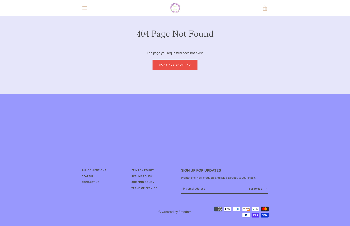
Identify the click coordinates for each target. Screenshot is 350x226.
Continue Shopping (175, 64)
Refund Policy (142, 176)
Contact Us (90, 182)
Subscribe (256, 189)
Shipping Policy (143, 182)
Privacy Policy (142, 170)
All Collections (94, 170)
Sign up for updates (201, 170)
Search (87, 176)
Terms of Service (144, 188)
